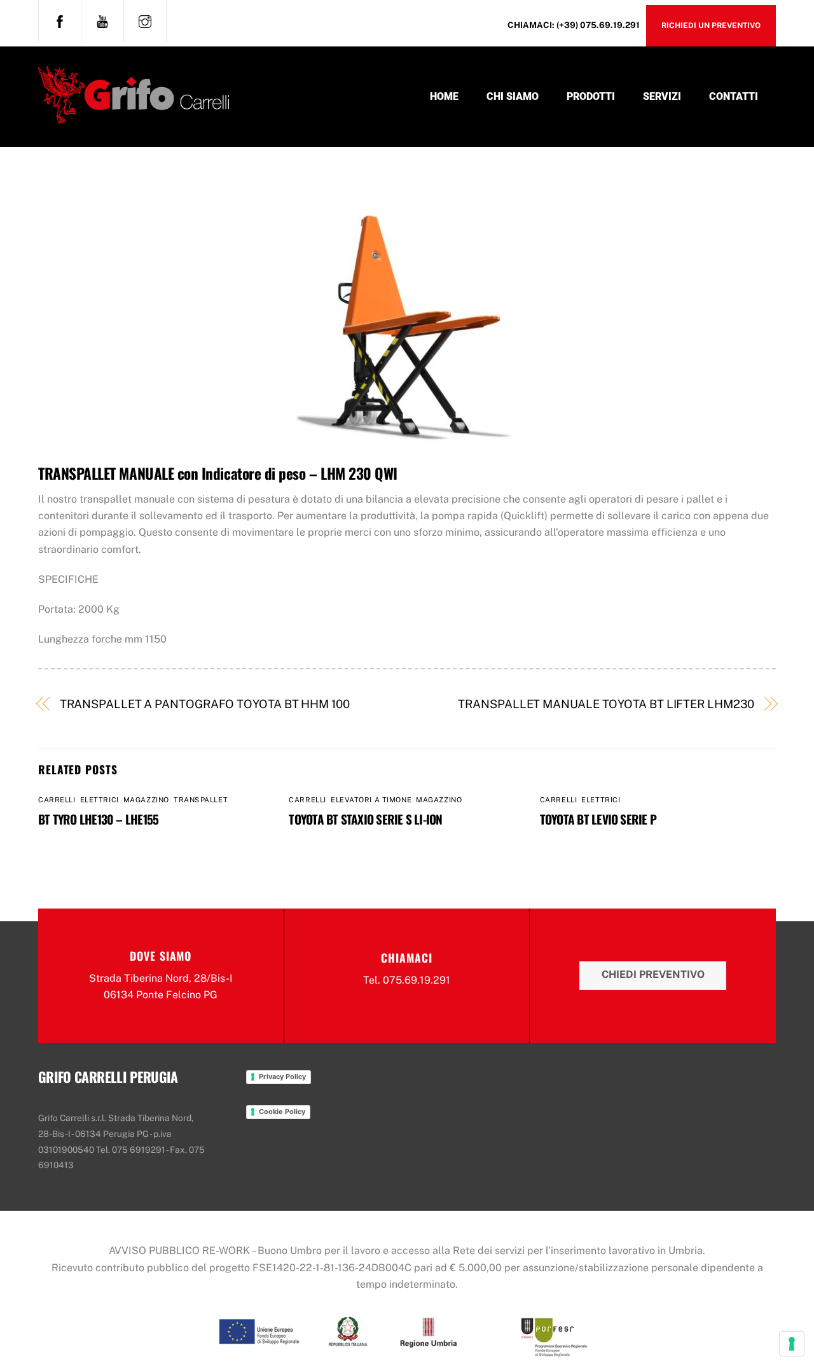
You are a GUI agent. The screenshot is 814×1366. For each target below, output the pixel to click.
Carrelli (56, 799)
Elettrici (99, 799)
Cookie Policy (282, 1111)
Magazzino (146, 799)
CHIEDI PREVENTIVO (653, 974)
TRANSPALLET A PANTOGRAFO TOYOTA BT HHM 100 (205, 704)
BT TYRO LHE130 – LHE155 (98, 819)
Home (444, 96)
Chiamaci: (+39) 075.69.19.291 (573, 25)
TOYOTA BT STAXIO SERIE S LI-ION (365, 819)
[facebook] (59, 20)
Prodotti (591, 96)
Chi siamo (512, 96)
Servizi (662, 96)
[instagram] (145, 20)
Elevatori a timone (371, 799)
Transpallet (201, 799)
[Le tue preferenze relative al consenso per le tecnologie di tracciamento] (792, 1344)
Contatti (733, 96)
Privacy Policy (282, 1076)
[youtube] (102, 20)
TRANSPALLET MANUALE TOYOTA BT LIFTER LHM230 (606, 704)
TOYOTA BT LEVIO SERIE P (598, 819)
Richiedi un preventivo (711, 25)
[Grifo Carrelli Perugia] (133, 115)
